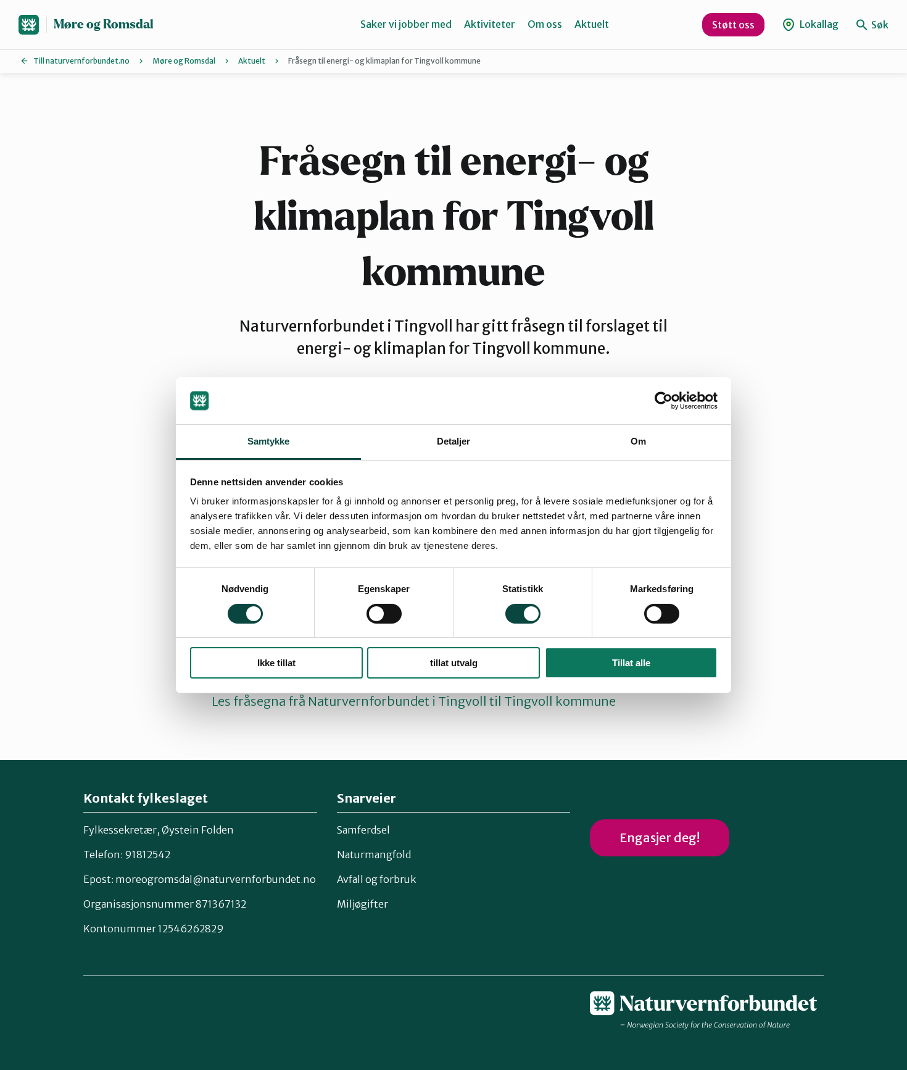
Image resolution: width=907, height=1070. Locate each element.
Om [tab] (638, 441)
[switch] (384, 614)
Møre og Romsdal (103, 24)
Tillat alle (631, 663)
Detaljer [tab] (454, 441)
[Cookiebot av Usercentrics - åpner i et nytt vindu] (664, 400)
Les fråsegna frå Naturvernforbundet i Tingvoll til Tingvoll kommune (414, 701)
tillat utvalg (454, 663)
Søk (878, 25)
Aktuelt (591, 24)
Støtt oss (733, 25)
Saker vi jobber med (406, 24)
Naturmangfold (374, 854)
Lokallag (818, 24)
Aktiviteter (489, 24)
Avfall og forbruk (376, 879)
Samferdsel (363, 830)
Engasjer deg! (659, 837)
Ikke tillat (276, 663)
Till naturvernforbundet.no (81, 60)
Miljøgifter (362, 904)
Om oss (545, 24)
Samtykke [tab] (268, 441)
